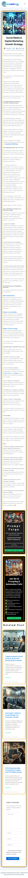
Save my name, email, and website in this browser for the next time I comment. (13, 852)
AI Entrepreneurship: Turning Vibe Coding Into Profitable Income (13, 770)
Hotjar (16, 373)
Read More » (8, 677)
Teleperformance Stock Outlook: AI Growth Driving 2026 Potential (14, 658)
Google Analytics (7, 373)
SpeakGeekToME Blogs (11, 144)
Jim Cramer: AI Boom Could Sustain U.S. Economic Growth (13, 715)
